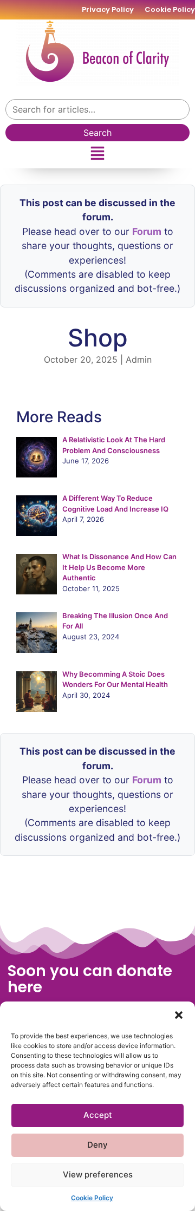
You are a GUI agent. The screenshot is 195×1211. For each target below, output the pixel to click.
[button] (178, 1015)
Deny (97, 1145)
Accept (97, 1115)
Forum (146, 231)
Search (97, 132)
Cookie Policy (92, 1198)
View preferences (98, 1174)
